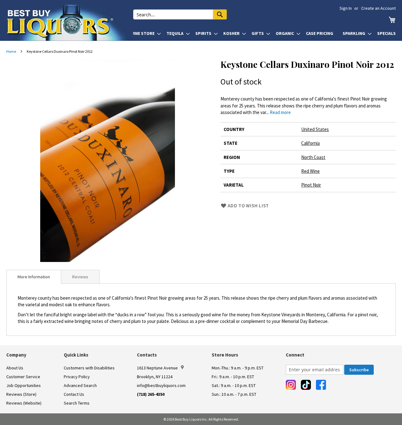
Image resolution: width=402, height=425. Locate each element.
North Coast (313, 157)
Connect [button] (295, 355)
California (310, 143)
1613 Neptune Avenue (157, 368)
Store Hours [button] (225, 355)
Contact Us (74, 394)
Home (11, 51)
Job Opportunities (23, 385)
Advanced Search (80, 385)
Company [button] (16, 355)
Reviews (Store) (21, 394)
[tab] (33, 277)
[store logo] (69, 22)
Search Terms (77, 403)
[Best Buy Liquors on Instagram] (291, 385)
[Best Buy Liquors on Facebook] (321, 385)
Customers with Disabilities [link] (89, 368)
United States (315, 129)
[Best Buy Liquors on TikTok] (306, 385)
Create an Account (378, 8)
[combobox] (180, 14)
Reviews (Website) (23, 403)
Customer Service (23, 376)
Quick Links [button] (76, 355)
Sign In (346, 8)
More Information (34, 277)
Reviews (80, 277)
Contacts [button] (147, 355)
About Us (14, 368)
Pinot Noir (311, 185)
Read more (280, 112)
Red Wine (310, 171)
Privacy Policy (77, 376)
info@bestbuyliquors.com (161, 385)
